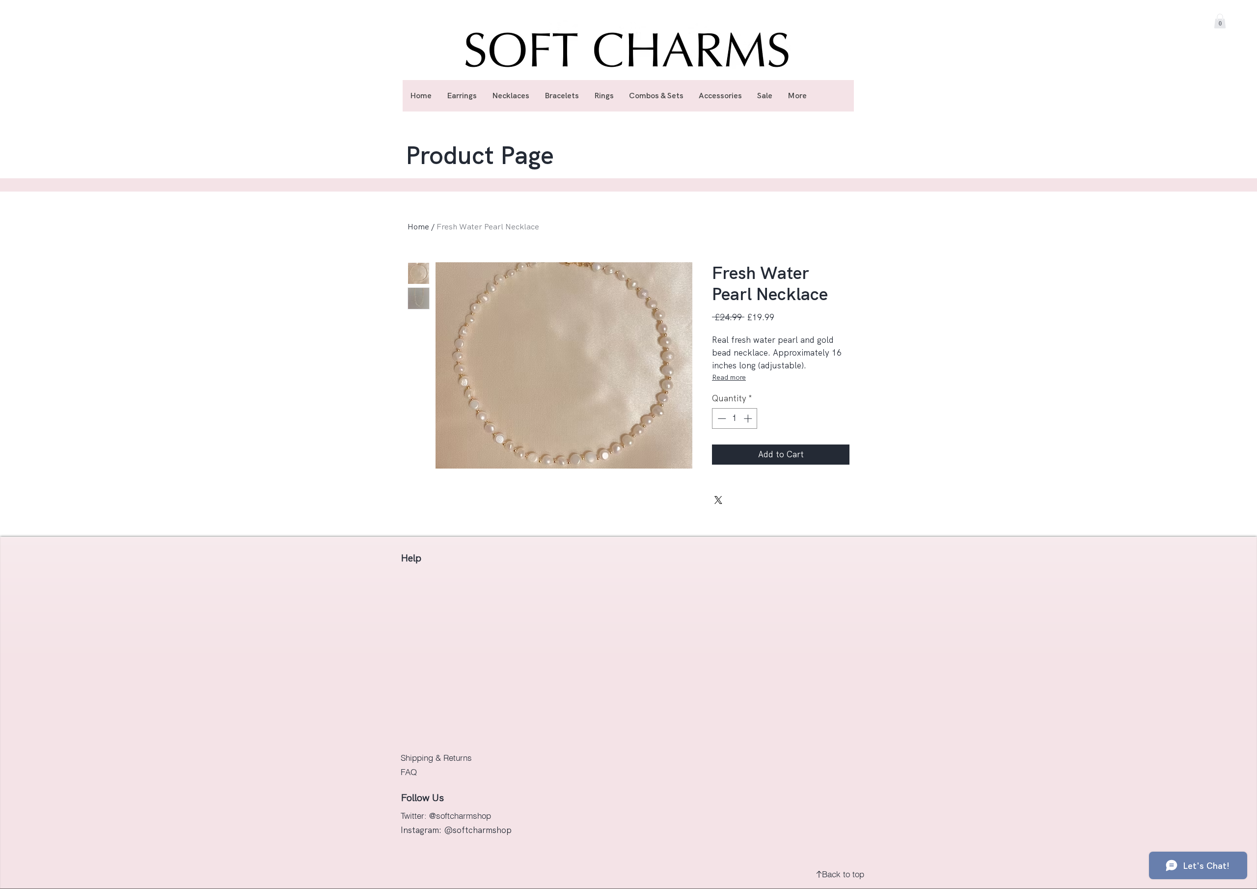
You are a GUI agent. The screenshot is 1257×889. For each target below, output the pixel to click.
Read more (729, 377)
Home (418, 227)
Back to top (843, 874)
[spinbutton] (734, 418)
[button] (1220, 21)
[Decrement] (720, 418)
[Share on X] (718, 500)
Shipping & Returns (437, 757)
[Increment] (748, 418)
